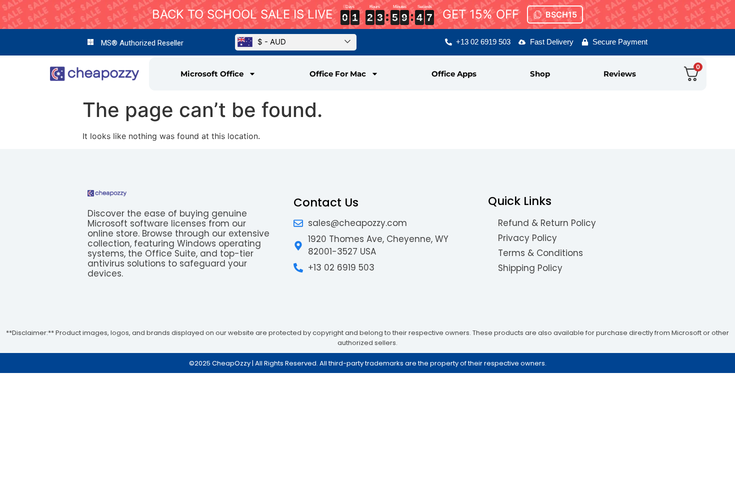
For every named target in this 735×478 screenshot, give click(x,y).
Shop (540, 73)
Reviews (620, 73)
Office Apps (454, 73)
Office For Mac (338, 73)
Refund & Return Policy (547, 223)
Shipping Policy (530, 268)
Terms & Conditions (540, 253)
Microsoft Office (212, 73)
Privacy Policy (527, 238)
